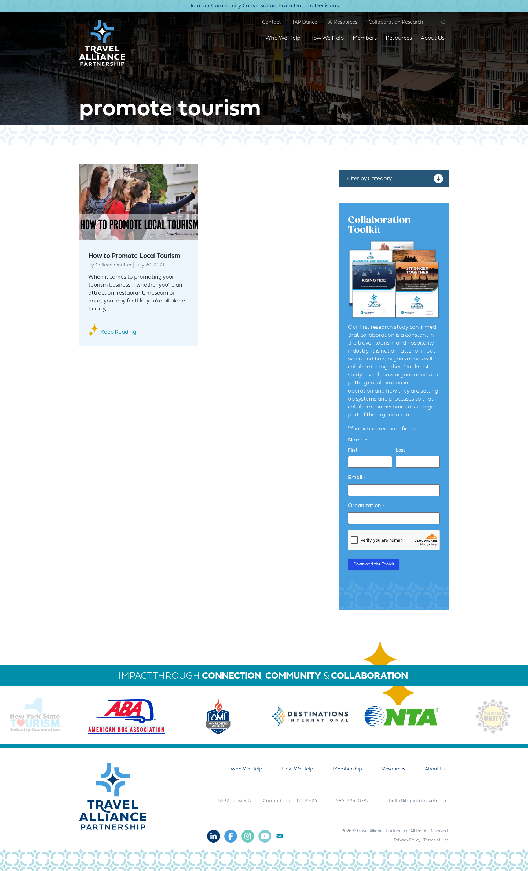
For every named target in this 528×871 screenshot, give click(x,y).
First (353, 450)
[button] (439, 22)
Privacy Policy (407, 840)
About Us (433, 38)
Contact (271, 22)
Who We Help (283, 38)
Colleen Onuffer (113, 265)
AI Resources (342, 22)
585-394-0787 (352, 801)
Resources (399, 38)
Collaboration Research (396, 22)
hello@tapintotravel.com (417, 801)
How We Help (326, 38)
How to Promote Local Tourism (134, 256)
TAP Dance (304, 22)
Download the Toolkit (373, 564)
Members (365, 38)
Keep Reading (118, 332)
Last (400, 450)
